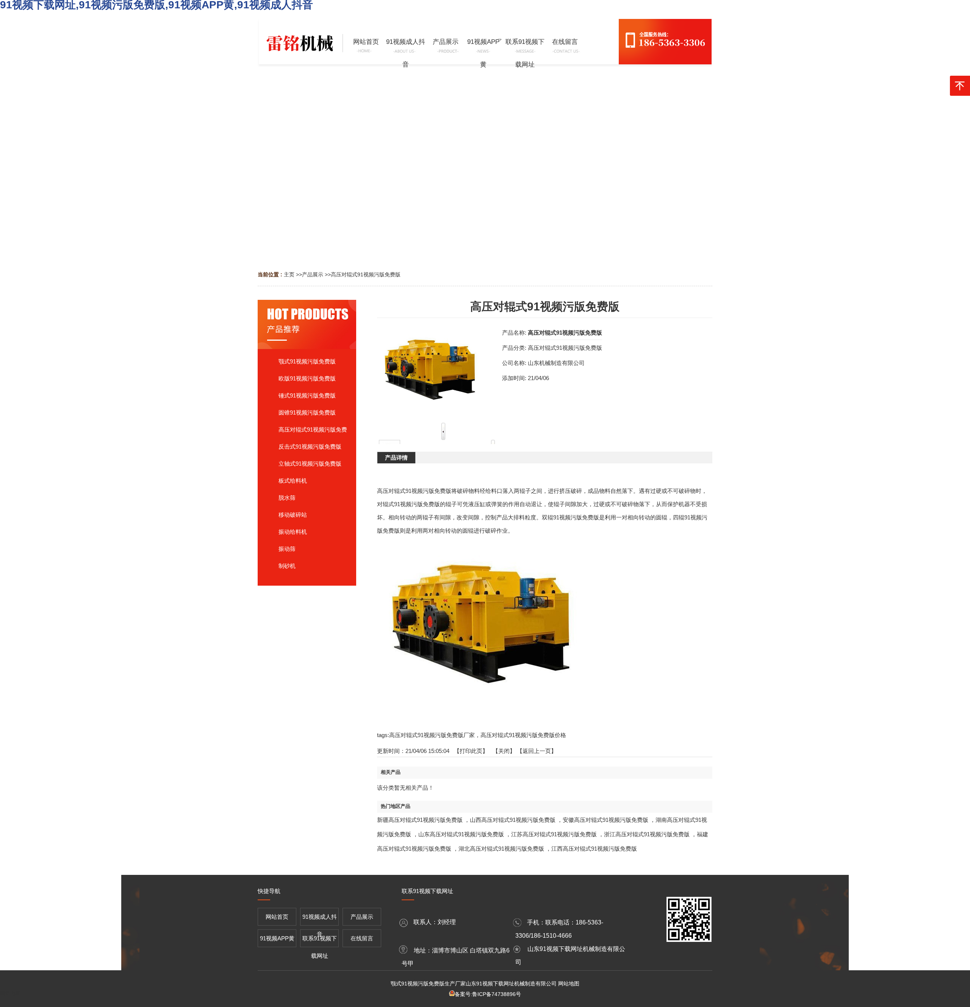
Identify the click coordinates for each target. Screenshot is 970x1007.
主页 (289, 274)
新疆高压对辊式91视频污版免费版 (420, 820)
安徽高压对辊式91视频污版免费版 (605, 820)
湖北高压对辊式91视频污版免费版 (501, 848)
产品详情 (396, 457)
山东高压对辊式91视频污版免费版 (461, 834)
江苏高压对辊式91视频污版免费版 (554, 834)
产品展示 (312, 274)
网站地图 (568, 983)
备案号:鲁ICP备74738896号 (488, 994)
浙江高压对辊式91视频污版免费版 (647, 834)
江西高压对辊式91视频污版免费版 (594, 848)
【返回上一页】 (537, 751)
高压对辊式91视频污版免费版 (366, 274)
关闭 (504, 751)
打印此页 (471, 751)
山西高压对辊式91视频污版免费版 (512, 820)
